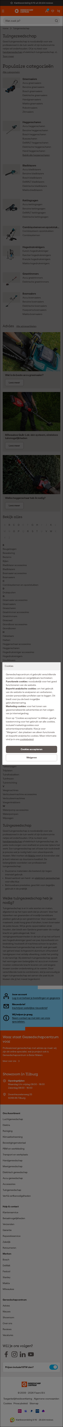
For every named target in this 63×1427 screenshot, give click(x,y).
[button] (31, 749)
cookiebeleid (27, 739)
